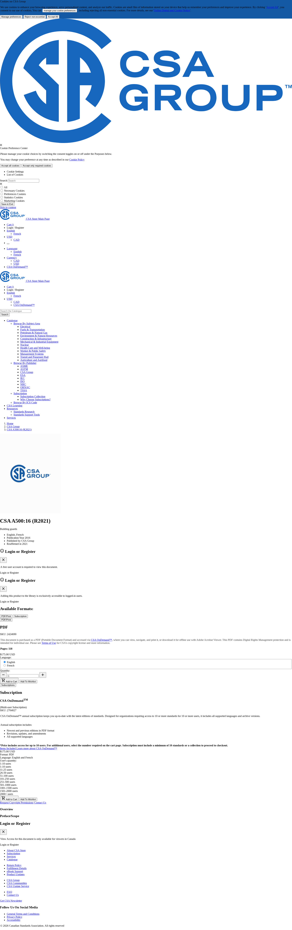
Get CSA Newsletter (11, 900)
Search (3, 180)
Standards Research (24, 411)
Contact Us (40, 802)
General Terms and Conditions (23, 913)
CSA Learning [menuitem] (14, 405)
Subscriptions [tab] (8, 685)
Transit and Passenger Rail (34, 357)
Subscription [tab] (20, 616)
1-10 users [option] (5, 766)
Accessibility (13, 920)
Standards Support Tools (27, 414)
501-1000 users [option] (8, 784)
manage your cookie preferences (60, 10)
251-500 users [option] (7, 781)
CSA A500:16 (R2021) (19, 429)
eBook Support (15, 871)
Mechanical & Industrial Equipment (39, 341)
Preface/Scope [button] (9, 816)
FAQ (9, 891)
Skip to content (8, 207)
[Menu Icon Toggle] (8, 243)
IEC (22, 378)
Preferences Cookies (15, 194)
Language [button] (12, 248)
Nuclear (24, 344)
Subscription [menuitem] (20, 393)
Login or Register (15, 823)
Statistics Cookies (13, 197)
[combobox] (15, 311)
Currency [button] (12, 257)
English (18, 251)
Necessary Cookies (14, 190)
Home (10, 423)
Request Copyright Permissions (16, 802)
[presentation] (1, 145)
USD (9, 236)
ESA (23, 375)
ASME (24, 366)
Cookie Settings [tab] (15, 171)
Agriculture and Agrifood (33, 360)
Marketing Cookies (14, 200)
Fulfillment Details (17, 868)
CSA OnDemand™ (17, 266)
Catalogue (12, 859)
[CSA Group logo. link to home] (146, 142)
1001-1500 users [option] (9, 788)
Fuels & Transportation (32, 329)
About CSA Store (16, 850)
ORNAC (25, 387)
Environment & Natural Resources (38, 335)
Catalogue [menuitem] (12, 320)
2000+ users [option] (6, 794)
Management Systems (32, 353)
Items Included (8, 748)
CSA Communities (17, 883)
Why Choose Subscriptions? (35, 399)
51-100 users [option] (7, 775)
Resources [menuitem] (12, 408)
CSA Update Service (18, 886)
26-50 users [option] (6, 772)
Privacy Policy (14, 916)
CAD (16, 239)
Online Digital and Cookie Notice (172, 10)
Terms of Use (49, 642)
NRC (23, 384)
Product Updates (16, 874)
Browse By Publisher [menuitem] (25, 363)
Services (11, 856)
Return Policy (14, 865)
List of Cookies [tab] (15, 174)
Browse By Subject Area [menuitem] (27, 323)
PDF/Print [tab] (6, 616)
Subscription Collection (32, 396)
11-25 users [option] (6, 769)
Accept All (272, 7)
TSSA (23, 390)
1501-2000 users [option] (9, 791)
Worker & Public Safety (33, 350)
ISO (22, 381)
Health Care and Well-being (35, 347)
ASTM (24, 369)
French (17, 233)
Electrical (25, 326)
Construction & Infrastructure (36, 338)
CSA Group (26, 372)
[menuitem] (156, 326)
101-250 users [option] (7, 778)
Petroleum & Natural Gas (33, 332)
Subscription (13, 853)
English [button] (11, 230)
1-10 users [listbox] (5, 763)
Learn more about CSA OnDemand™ (36, 748)
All (5, 187)
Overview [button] (6, 809)
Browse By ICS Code (25, 402)
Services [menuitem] (11, 417)
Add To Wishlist (28, 681)
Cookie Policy (76, 159)
